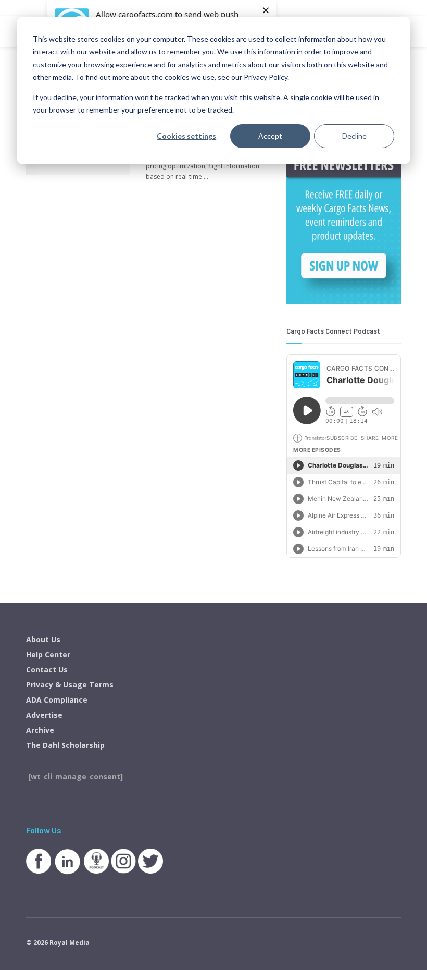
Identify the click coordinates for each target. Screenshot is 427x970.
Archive (40, 730)
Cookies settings (186, 135)
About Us (43, 639)
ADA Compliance (56, 700)
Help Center (48, 654)
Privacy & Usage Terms (70, 685)
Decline (354, 135)
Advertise (44, 715)
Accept (270, 135)
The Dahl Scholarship (65, 745)
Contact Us (47, 669)
